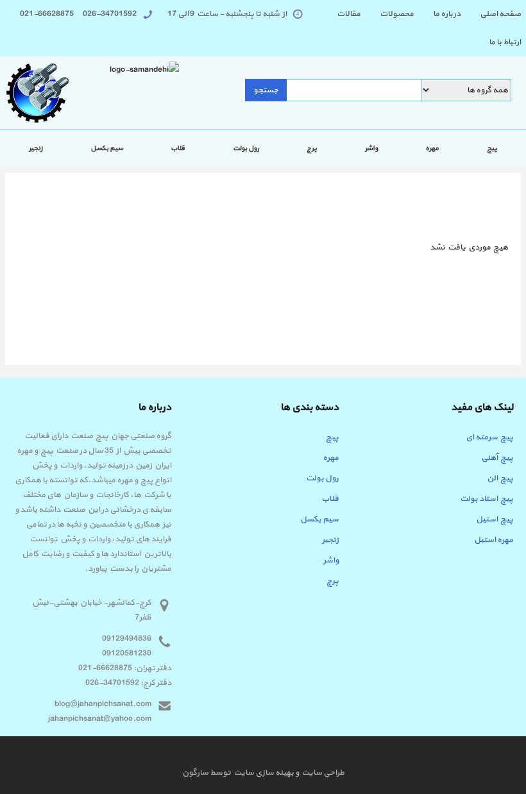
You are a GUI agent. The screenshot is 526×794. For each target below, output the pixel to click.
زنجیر (35, 148)
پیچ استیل (494, 519)
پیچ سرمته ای (489, 437)
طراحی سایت (321, 772)
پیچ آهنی (497, 458)
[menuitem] (491, 14)
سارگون (196, 772)
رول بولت (246, 148)
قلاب (178, 148)
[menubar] (413, 28)
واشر (371, 148)
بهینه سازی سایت (263, 772)
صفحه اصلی (500, 14)
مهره (432, 148)
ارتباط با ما (505, 42)
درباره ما (447, 14)
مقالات (349, 14)
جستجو (265, 90)
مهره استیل (493, 540)
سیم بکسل (106, 148)
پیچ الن (500, 478)
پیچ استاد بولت (486, 499)
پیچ (492, 148)
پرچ (312, 148)
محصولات (397, 14)
